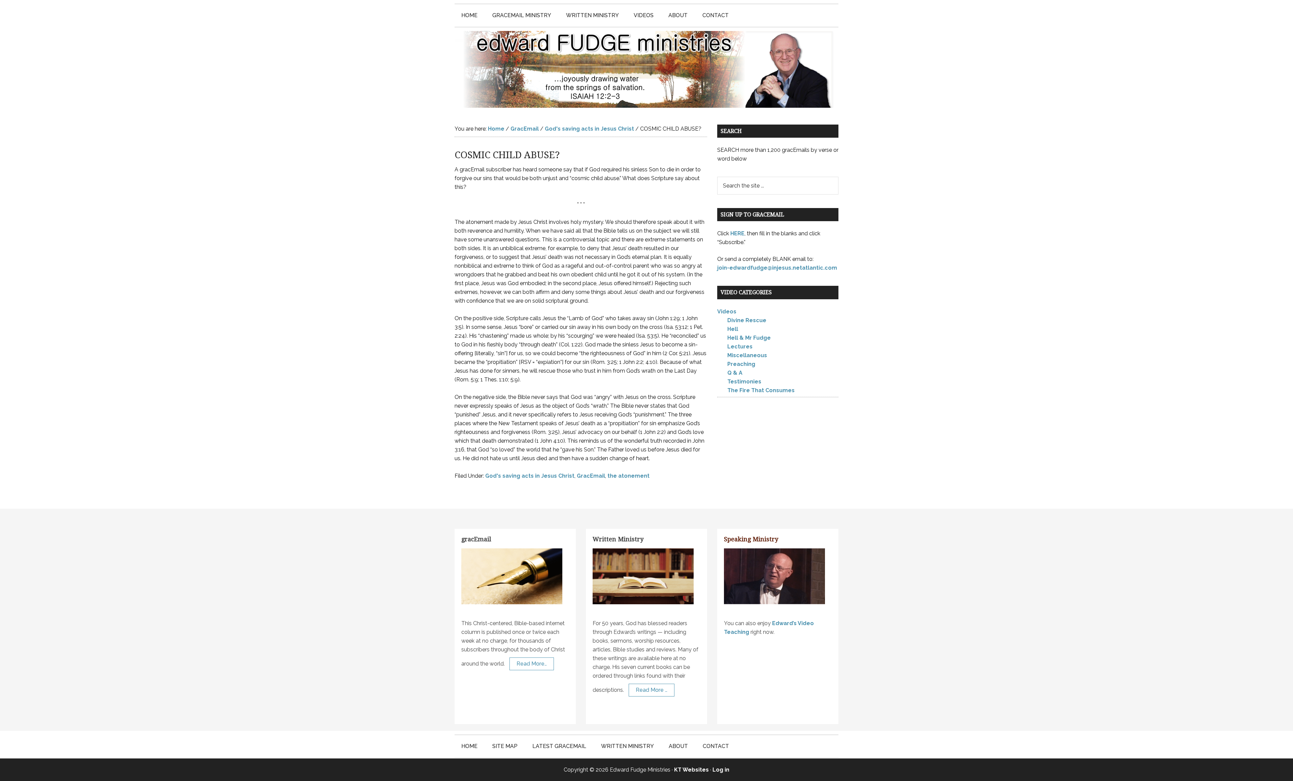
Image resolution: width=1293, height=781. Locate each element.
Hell (732, 329)
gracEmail (476, 539)
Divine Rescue (746, 320)
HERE (737, 233)
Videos (726, 311)
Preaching (741, 364)
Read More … (651, 690)
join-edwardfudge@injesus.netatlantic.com (777, 268)
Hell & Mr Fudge (749, 338)
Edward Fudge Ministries (646, 69)
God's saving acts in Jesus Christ (529, 476)
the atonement (628, 476)
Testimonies (744, 381)
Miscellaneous (747, 355)
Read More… (532, 663)
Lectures (740, 346)
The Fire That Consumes (761, 390)
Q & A (734, 373)
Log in (720, 770)
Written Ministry (618, 539)
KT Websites (691, 770)
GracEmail (591, 476)
